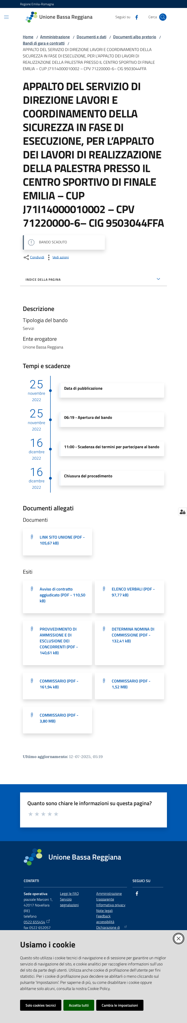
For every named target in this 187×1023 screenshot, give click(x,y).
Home (28, 37)
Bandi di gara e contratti (44, 43)
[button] (163, 17)
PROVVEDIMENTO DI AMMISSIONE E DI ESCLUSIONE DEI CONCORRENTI (59, 641)
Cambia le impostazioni (120, 1005)
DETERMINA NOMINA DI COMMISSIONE (133, 635)
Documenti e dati (91, 37)
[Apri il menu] (6, 17)
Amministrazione (55, 37)
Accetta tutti (79, 1005)
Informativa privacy (110, 905)
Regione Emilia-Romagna (37, 4)
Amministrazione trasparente (109, 896)
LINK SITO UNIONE (62, 540)
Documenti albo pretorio (134, 37)
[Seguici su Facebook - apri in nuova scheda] (134, 17)
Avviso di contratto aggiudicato (62, 595)
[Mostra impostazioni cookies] (182, 512)
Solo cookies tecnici (41, 1005)
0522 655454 (34, 922)
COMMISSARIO (59, 684)
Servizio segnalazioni (69, 902)
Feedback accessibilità (105, 918)
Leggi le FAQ (69, 893)
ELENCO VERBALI (133, 592)
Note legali (104, 910)
